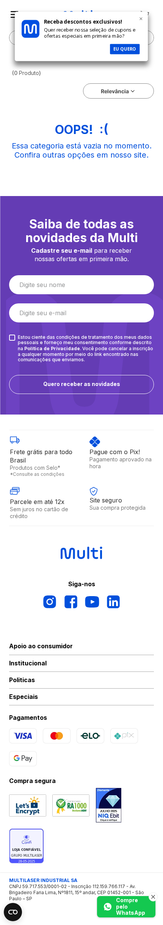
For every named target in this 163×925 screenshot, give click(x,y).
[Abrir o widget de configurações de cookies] (13, 912)
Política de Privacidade (52, 348)
